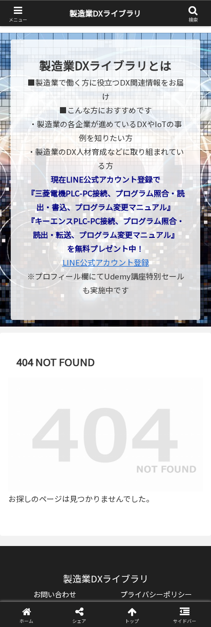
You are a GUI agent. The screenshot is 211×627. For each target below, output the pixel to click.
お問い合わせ (54, 594)
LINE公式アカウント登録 (105, 262)
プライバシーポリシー (156, 594)
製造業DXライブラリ (105, 13)
